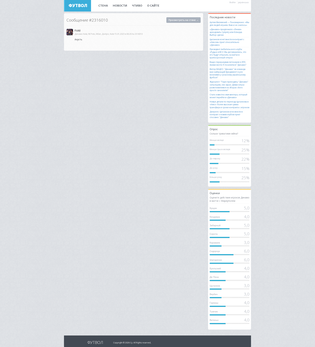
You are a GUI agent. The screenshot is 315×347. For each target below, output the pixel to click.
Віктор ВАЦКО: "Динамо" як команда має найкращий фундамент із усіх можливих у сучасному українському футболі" (228, 73)
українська (243, 2)
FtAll (77, 30)
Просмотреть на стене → (183, 20)
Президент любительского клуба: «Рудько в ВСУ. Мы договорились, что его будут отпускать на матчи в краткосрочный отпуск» (228, 53)
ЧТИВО (137, 5)
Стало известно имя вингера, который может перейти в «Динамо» (228, 96)
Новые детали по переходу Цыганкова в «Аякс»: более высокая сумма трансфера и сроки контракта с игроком (229, 104)
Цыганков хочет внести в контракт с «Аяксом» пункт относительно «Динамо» (227, 42)
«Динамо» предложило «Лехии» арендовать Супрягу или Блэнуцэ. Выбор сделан (226, 32)
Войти (233, 2)
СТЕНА (103, 5)
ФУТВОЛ (78, 5)
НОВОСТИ (120, 5)
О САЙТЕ (153, 5)
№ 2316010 (137, 34)
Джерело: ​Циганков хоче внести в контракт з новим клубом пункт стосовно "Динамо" (226, 114)
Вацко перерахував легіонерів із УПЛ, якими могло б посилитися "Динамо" (228, 63)
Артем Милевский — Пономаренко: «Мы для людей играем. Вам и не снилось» (229, 23)
